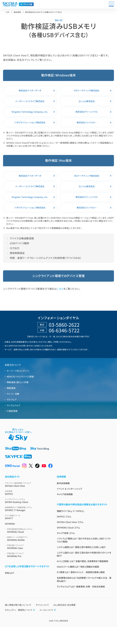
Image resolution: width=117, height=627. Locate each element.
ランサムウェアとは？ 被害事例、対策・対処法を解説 (81, 586)
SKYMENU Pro (15, 555)
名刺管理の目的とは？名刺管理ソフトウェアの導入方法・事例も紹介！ (84, 579)
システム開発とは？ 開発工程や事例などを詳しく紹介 (81, 547)
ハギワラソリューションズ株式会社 (29, 122)
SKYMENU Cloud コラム (68, 527)
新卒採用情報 (63, 483)
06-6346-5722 (64, 330)
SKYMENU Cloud (19, 530)
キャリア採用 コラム (66, 533)
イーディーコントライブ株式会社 (29, 101)
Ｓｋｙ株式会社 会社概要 (64, 604)
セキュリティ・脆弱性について (18, 609)
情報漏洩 (11, 388)
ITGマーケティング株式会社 (86, 90)
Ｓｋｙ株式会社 (62, 620)
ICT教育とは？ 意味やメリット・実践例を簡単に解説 (81, 572)
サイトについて (42, 604)
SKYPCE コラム (64, 516)
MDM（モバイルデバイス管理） (21, 376)
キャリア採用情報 (65, 494)
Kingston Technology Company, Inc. (30, 111)
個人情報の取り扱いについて (18, 604)
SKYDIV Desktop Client (16, 501)
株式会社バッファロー (87, 122)
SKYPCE (9, 492)
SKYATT (12, 517)
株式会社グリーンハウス (87, 111)
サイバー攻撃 (13, 393)
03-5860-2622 (64, 324)
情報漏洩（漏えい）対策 (17, 382)
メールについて (46, 609)
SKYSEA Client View (18, 484)
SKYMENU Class (15, 547)
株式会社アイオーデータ (30, 90)
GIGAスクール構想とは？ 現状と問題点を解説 (78, 566)
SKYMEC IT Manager (18, 509)
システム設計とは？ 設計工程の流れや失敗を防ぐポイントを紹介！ (84, 554)
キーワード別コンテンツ (18, 370)
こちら (60, 289)
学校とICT (9, 572)
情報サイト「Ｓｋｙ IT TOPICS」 (70, 511)
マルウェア (12, 399)
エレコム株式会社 (86, 101)
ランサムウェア (13, 405)
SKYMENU (10, 523)
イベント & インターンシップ (69, 488)
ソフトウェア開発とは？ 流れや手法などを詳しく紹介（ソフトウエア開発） (84, 540)
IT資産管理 (12, 410)
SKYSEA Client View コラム (70, 522)
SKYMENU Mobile (17, 538)
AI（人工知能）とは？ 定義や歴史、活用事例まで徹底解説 (82, 561)
